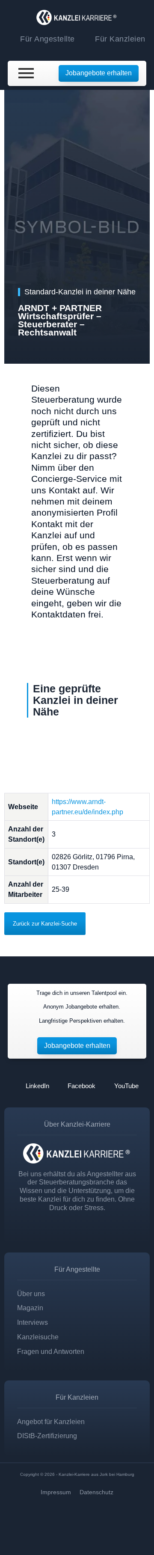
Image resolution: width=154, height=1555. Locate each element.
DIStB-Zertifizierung (47, 1435)
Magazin (30, 1308)
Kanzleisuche (38, 1337)
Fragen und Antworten (50, 1351)
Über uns (31, 1293)
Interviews (32, 1322)
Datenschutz (96, 1492)
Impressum (56, 1492)
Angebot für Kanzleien (51, 1421)
